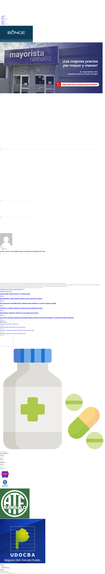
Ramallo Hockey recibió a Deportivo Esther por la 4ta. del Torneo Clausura (21, 298)
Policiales (3, 16)
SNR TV (3, 19)
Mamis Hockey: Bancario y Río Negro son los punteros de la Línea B (19, 313)
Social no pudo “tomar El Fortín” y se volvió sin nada (15, 293)
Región (3, 23)
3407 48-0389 (2, 460)
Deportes (3, 17)
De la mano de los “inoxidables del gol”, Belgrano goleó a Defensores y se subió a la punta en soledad (28, 303)
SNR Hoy (1, 295)
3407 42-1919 (2, 466)
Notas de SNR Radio (4, 18)
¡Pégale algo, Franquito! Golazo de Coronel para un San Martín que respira (21, 308)
